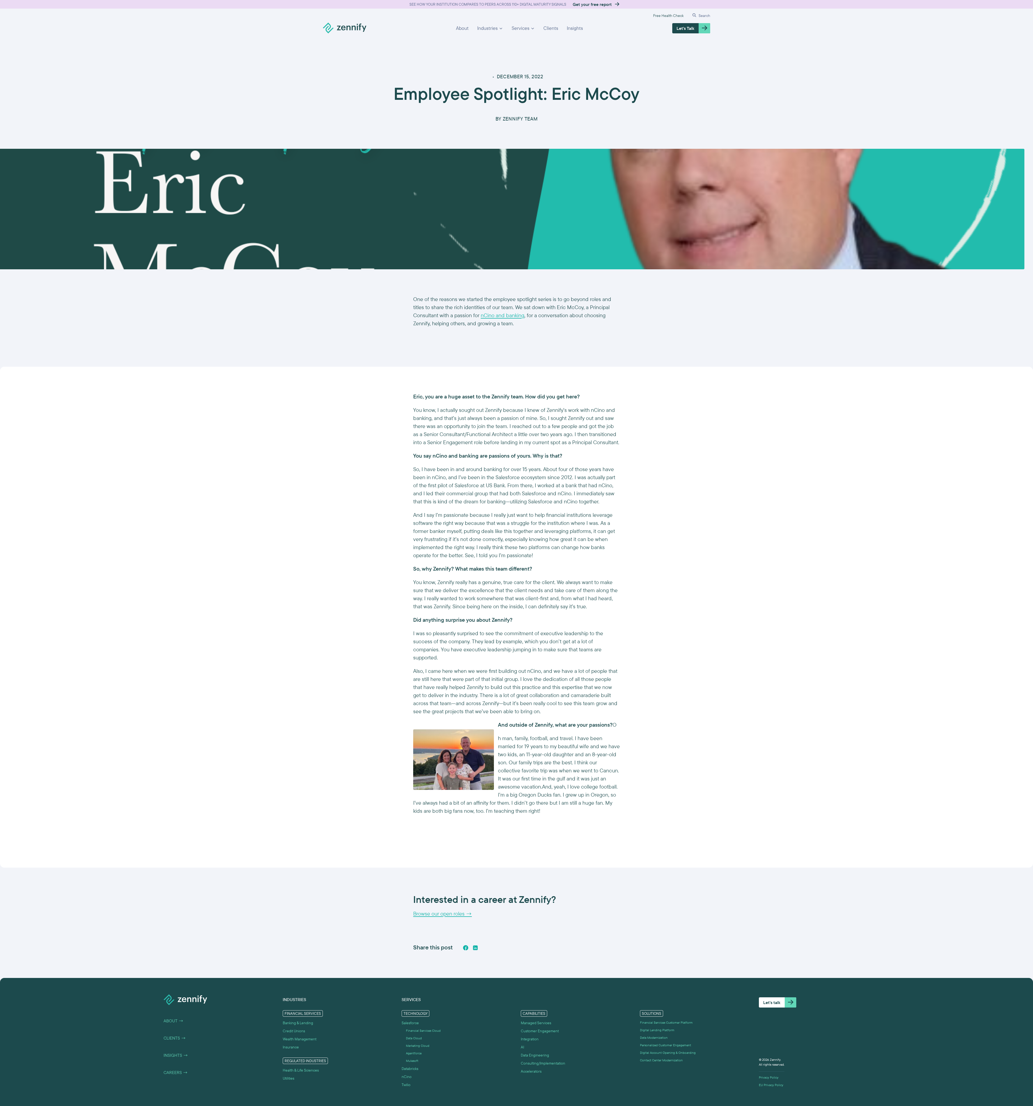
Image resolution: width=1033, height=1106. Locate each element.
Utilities (288, 1078)
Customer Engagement (540, 1031)
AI (522, 1047)
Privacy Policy (769, 1077)
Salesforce (410, 1023)
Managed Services (536, 1023)
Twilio (406, 1085)
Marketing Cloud (417, 1045)
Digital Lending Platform (657, 1030)
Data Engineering (535, 1055)
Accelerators (531, 1071)
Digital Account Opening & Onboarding (668, 1052)
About (462, 28)
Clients (550, 28)
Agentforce (414, 1053)
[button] (490, 28)
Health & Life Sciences (301, 1070)
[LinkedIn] (475, 948)
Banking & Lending (298, 1023)
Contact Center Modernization (661, 1060)
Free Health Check (668, 15)
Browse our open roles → (442, 913)
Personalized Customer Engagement (665, 1045)
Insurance (291, 1047)
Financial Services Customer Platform (666, 1022)
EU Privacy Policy (771, 1085)
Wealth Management (299, 1039)
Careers (176, 1072)
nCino (407, 1077)
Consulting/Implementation (543, 1063)
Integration (530, 1039)
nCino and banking (502, 315)
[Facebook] (465, 948)
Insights (575, 28)
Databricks (410, 1068)
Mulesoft (412, 1060)
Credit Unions (294, 1031)
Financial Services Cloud (423, 1030)
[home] (344, 28)
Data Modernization (654, 1037)
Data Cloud (414, 1038)
